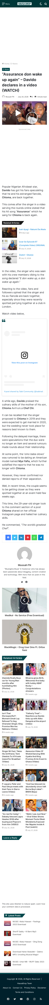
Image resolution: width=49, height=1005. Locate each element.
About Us (7, 988)
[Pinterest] (27, 537)
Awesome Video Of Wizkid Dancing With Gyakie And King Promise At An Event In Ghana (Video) (36, 756)
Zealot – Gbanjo (26, 255)
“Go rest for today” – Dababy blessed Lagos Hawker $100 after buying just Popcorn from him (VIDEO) (12, 819)
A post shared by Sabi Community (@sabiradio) (24, 391)
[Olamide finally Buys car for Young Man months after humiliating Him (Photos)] (12, 669)
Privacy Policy (30, 988)
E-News (14, 64)
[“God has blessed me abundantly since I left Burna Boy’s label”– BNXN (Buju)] (36, 775)
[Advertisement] (24, 35)
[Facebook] (8, 537)
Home (6, 64)
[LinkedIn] (21, 537)
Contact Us (17, 988)
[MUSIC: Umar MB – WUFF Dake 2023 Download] (7, 964)
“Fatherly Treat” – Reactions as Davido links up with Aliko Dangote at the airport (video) (36, 718)
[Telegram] (41, 537)
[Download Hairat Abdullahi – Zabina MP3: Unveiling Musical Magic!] (7, 954)
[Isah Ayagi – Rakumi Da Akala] (9, 232)
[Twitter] (14, 537)
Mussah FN (10, 97)
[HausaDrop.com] (24, 3)
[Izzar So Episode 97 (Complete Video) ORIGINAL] (9, 245)
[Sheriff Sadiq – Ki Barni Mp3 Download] (7, 934)
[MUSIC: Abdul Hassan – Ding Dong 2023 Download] (7, 944)
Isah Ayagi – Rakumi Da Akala (32, 229)
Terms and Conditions (24, 992)
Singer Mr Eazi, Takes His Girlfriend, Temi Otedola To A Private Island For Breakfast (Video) (12, 756)
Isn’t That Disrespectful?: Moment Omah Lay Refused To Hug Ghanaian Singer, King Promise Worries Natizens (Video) (12, 721)
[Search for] (45, 5)
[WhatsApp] (34, 537)
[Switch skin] (40, 5)
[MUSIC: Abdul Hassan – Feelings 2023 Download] (7, 924)
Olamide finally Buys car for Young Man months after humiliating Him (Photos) (11, 683)
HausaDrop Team (24, 983)
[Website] (22, 582)
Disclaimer (42, 988)
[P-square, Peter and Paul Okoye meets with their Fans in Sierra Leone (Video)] (12, 775)
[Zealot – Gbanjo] (9, 258)
